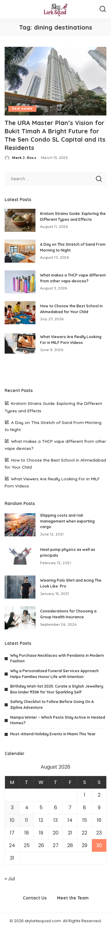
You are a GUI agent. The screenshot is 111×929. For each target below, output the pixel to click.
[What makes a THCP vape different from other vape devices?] (20, 281)
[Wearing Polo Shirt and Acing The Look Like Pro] (20, 587)
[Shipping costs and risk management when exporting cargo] (20, 524)
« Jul (10, 878)
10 (12, 820)
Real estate (22, 109)
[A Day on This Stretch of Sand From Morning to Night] (20, 251)
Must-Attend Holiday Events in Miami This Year (53, 734)
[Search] (102, 9)
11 (26, 820)
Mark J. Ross (24, 158)
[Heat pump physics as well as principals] (20, 556)
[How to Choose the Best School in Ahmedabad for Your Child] (20, 312)
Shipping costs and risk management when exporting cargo (67, 521)
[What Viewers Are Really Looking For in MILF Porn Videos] (20, 343)
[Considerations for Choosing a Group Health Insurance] (20, 617)
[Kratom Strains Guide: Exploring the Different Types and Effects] (20, 220)
